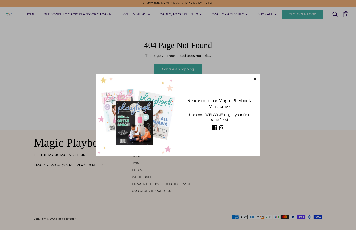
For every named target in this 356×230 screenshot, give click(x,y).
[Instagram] (221, 127)
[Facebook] (214, 127)
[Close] (255, 79)
